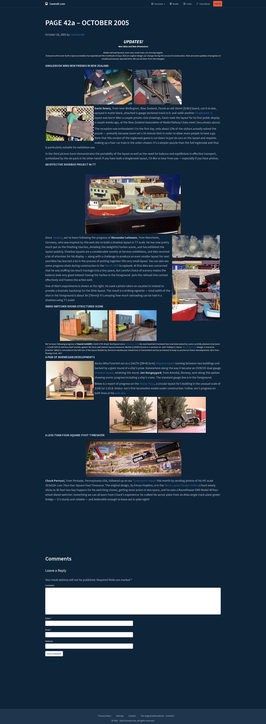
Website (49, 641)
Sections (158, 3)
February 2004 (132, 344)
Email (48, 629)
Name (48, 618)
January (57, 237)
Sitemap (120, 715)
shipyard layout (164, 363)
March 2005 (112, 265)
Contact (132, 715)
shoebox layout (104, 372)
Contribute (204, 3)
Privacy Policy (104, 715)
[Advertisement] (133, 530)
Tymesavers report (144, 480)
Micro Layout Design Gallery (182, 485)
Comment (49, 585)
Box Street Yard (189, 347)
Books (175, 3)
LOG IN (217, 3)
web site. (120, 393)
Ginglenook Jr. (204, 113)
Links (189, 3)
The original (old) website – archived (157, 715)
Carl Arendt (77, 34)
